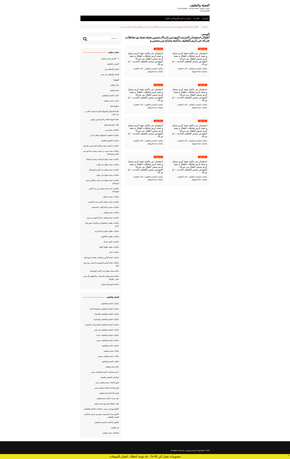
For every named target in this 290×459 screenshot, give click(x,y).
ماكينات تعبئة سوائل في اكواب (107, 165)
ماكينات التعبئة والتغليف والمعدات (106, 314)
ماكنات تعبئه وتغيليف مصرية (108, 356)
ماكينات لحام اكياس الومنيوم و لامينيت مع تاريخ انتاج (101, 264)
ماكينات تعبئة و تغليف (111, 197)
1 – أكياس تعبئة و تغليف (110, 59)
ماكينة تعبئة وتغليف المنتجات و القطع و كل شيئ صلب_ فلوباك (101, 277)
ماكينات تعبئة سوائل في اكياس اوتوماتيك (104, 170)
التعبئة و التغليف (113, 64)
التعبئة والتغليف (200, 5)
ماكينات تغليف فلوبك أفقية (109, 247)
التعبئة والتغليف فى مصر (109, 74)
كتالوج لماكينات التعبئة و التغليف (106, 422)
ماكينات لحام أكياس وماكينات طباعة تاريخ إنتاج (101, 257)
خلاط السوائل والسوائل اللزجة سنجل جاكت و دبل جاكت (102, 112)
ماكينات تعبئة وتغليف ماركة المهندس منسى (102, 218)
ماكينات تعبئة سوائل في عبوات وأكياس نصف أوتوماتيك (102, 181)
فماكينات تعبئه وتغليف (110, 433)
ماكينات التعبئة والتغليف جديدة (107, 335)
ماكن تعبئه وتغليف (112, 367)
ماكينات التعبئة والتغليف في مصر (106, 330)
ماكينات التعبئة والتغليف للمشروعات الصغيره (102, 325)
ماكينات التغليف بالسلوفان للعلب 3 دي (104, 135)
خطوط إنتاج (114, 106)
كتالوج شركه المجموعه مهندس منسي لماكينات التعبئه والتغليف (101, 415)
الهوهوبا (116, 80)
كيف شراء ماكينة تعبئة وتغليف (107, 398)
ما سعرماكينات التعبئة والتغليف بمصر (105, 372)
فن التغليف (115, 428)
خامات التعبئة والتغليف (110, 95)
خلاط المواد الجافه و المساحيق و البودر (104, 119)
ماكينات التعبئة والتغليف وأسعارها (106, 319)
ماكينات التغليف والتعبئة (110, 141)
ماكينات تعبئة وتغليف (111, 212)
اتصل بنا (196, 18)
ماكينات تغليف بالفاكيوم (110, 236)
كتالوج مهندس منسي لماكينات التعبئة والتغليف (101, 409)
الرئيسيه (205, 18)
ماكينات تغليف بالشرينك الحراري (107, 231)
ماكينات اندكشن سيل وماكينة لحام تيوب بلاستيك (101, 146)
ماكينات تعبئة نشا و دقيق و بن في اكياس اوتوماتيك (104, 190)
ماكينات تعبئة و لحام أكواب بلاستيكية (105, 207)
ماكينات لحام (114, 252)
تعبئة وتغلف (202, 49)
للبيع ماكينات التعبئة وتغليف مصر (106, 388)
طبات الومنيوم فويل (111, 125)
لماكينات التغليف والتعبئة (109, 377)
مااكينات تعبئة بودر (112, 130)
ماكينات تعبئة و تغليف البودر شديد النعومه (103, 202)
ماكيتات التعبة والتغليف (110, 346)
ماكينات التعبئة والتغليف (110, 303)
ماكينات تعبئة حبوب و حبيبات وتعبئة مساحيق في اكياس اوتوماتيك (101, 152)
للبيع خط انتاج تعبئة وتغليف (109, 393)
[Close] (288, 455)
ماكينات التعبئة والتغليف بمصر (108, 340)
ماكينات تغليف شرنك (111, 242)
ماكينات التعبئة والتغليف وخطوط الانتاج (104, 309)
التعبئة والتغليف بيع (112, 69)
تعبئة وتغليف (114, 90)
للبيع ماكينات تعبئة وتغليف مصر (107, 382)
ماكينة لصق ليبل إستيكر (110, 284)
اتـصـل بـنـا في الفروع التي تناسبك (178, 18)
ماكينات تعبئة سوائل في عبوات (107, 175)
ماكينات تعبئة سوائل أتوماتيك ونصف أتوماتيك (102, 159)
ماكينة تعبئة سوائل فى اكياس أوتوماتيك (104, 271)
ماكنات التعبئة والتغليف (110, 361)
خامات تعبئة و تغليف (111, 101)
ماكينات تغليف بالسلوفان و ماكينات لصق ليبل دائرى (102, 224)
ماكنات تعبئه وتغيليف (111, 351)
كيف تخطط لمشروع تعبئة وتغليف (106, 404)
